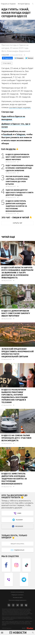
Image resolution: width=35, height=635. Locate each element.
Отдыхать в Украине (8, 4)
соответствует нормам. (20, 107)
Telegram (20, 134)
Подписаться (19, 550)
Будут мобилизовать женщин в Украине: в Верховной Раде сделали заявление (19, 168)
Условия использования (17, 592)
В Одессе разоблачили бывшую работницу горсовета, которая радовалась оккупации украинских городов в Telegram (14, 396)
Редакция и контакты (17, 594)
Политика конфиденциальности (17, 600)
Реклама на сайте (18, 597)
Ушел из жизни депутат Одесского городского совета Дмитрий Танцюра (19, 192)
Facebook (7, 134)
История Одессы (24, 4)
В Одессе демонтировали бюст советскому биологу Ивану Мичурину (18, 157)
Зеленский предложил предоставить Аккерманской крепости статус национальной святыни (17, 353)
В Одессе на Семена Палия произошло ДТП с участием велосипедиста (16, 438)
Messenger (19, 526)
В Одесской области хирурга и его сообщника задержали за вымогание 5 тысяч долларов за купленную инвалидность (17, 272)
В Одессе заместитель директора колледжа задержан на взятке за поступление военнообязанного (16, 206)
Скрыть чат (17, 223)
